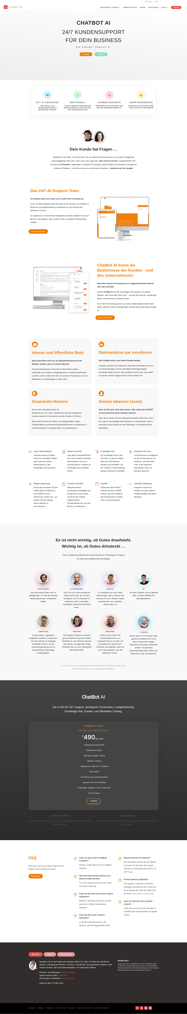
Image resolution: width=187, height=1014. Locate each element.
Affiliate (50, 954)
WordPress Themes (109, 7)
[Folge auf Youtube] (146, 1008)
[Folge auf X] (141, 1008)
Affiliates (41, 1008)
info (101, 54)
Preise (176, 7)
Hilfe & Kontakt (66, 954)
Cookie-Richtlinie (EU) (101, 1008)
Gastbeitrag (50, 1008)
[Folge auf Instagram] (150, 1008)
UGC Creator (61, 1008)
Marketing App (130, 7)
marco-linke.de (67, 978)
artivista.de (62, 975)
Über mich (35, 954)
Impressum (72, 1008)
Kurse (142, 7)
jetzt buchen (38, 231)
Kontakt (148, 1)
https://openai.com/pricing (142, 894)
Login (156, 1)
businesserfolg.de (68, 972)
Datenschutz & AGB (85, 1008)
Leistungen (153, 7)
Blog (163, 7)
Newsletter (32, 1008)
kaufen (86, 54)
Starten (93, 801)
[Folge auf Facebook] (137, 1008)
